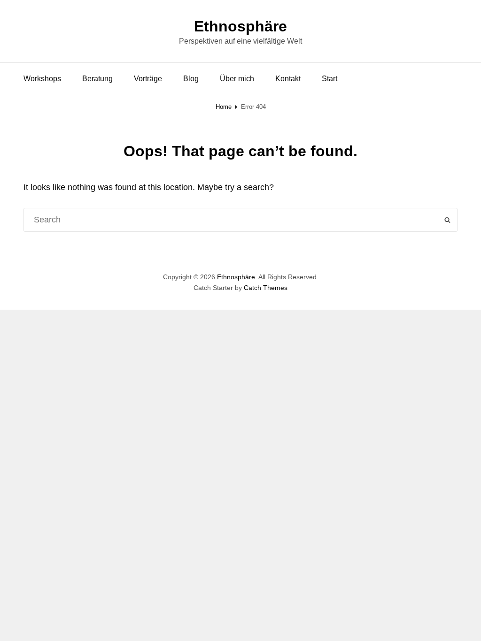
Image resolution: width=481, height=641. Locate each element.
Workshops (42, 79)
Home (224, 106)
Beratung (97, 79)
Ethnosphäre (240, 26)
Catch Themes (265, 287)
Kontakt (288, 79)
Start (329, 79)
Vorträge (148, 79)
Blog (191, 79)
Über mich (237, 79)
